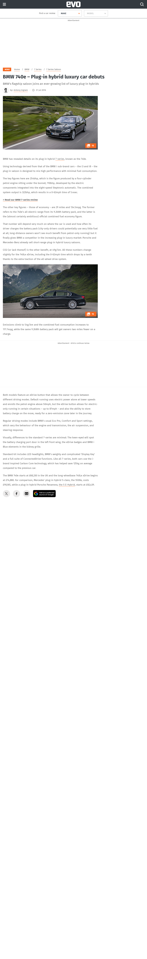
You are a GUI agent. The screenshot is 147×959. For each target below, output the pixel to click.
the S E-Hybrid (67, 484)
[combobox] (59, 13)
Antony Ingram (21, 90)
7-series (59, 158)
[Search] (142, 4)
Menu (4, 4)
